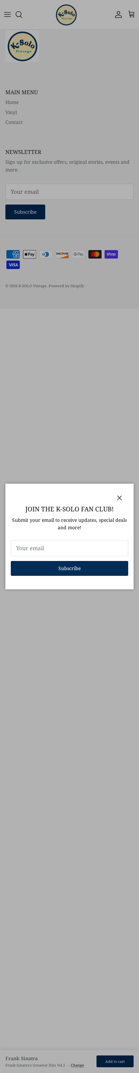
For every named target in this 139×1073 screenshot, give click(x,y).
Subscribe (69, 568)
